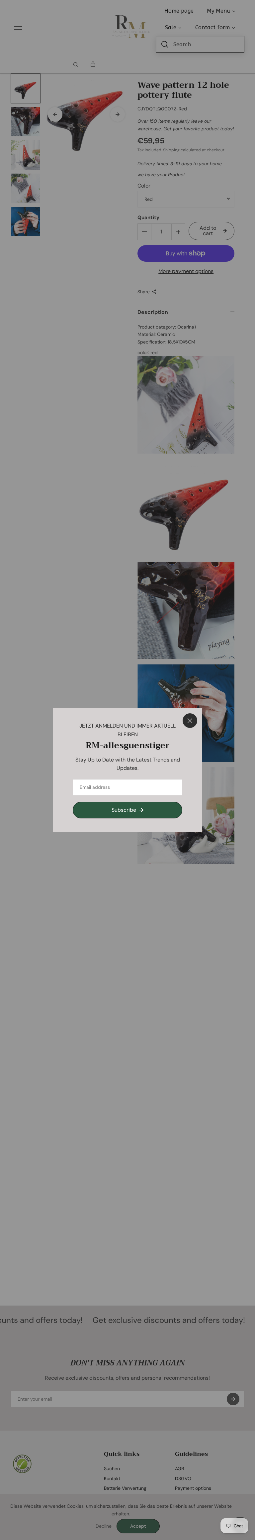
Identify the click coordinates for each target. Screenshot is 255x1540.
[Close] (190, 720)
